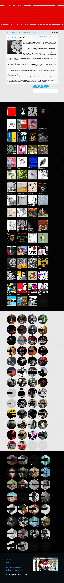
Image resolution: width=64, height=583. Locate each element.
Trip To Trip (39, 294)
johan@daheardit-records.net (13, 567)
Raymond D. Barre (40, 154)
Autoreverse (40, 129)
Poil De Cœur (29, 218)
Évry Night (18, 117)
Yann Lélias (21, 546)
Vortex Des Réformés (30, 193)
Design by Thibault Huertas (13, 569)
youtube (54, 36)
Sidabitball (9, 413)
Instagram (8, 562)
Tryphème (30, 424)
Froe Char (29, 142)
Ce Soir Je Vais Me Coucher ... (42, 155)
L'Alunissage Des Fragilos (20, 193)
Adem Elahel (10, 459)
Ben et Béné (39, 293)
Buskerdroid (29, 255)
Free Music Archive (10, 561)
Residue (18, 269)
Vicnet (39, 205)
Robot (39, 256)
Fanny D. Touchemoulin (43, 473)
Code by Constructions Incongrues (14, 570)
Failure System (40, 218)
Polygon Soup (9, 206)
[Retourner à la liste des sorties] (57, 33)
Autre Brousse (30, 155)
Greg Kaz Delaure (11, 484)
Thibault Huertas (44, 533)
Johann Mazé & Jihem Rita (31, 154)
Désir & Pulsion (19, 130)
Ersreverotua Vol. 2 (9, 117)
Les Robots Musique (9, 255)
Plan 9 (7, 256)
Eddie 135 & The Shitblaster (31, 205)
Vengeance (18, 256)
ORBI (7, 129)
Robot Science (9, 294)
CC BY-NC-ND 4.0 (30, 36)
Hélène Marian (22, 484)
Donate (35, 85)
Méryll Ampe (9, 392)
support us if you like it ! (12, 575)
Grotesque (39, 281)
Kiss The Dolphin (9, 281)
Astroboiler (11, 38)
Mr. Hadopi (29, 269)
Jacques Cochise (30, 230)
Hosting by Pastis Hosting (12, 572)
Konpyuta (21, 496)
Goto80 (8, 306)
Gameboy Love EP (30, 256)
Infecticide (18, 167)
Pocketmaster (19, 268)
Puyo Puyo (39, 268)
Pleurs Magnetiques (9, 193)
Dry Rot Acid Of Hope (20, 155)
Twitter (8, 563)
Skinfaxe (29, 413)
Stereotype (32, 533)
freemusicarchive (49, 36)
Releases (9, 32)
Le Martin (8, 231)
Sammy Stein (10, 533)
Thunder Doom (40, 193)
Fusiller (29, 361)
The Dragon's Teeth (30, 206)
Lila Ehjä (31, 496)
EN (38, 32)
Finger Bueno (19, 168)
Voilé (39, 206)
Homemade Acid (30, 130)
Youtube (8, 565)
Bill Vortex (29, 192)
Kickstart (18, 281)
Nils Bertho (10, 521)
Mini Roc (18, 293)
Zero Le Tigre (29, 306)
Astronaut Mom (40, 117)
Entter (31, 472)
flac (38, 36)
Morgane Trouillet (11, 509)
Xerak (28, 293)
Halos (28, 168)
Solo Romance (9, 168)
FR (35, 32)
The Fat (18, 230)
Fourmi (18, 192)
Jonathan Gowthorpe (34, 484)
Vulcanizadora (30, 167)
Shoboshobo (21, 533)
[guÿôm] (19, 445)
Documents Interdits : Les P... (31, 231)
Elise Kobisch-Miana (11, 472)
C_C (7, 142)
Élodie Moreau (21, 472)
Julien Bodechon (44, 484)
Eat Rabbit (30, 350)
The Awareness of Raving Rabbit (32, 281)
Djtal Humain (43, 459)
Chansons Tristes (40, 231)
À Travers (8, 154)
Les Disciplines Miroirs (31, 117)
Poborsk (9, 403)
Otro (20, 521)
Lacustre (39, 142)
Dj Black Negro (40, 192)
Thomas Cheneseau (11, 546)
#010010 (8, 218)
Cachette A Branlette (20, 154)
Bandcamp (8, 558)
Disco (39, 269)
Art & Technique (21, 319)
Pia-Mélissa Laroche (34, 521)
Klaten (18, 218)
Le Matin (18, 129)
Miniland (18, 294)
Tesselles (8, 155)
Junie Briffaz (10, 496)
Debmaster (29, 243)
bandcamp (43, 36)
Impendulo (18, 206)
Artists (15, 32)
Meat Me (18, 231)
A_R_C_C (39, 167)
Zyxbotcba (29, 129)
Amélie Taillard (22, 459)
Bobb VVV (32, 459)
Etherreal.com (36, 91)
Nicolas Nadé (43, 509)
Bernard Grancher (9, 192)
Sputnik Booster (9, 293)
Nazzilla (38, 89)
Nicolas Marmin (33, 509)
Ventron (8, 130)
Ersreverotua (40, 130)
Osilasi (18, 142)
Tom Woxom (19, 243)
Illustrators (24, 32)
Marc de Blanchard (9, 243)
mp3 (40, 36)
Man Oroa (43, 496)
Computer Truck (19, 306)
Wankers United (9, 167)
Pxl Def (29, 294)
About (31, 32)
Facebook (8, 559)
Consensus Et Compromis (41, 168)
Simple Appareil (21, 413)
